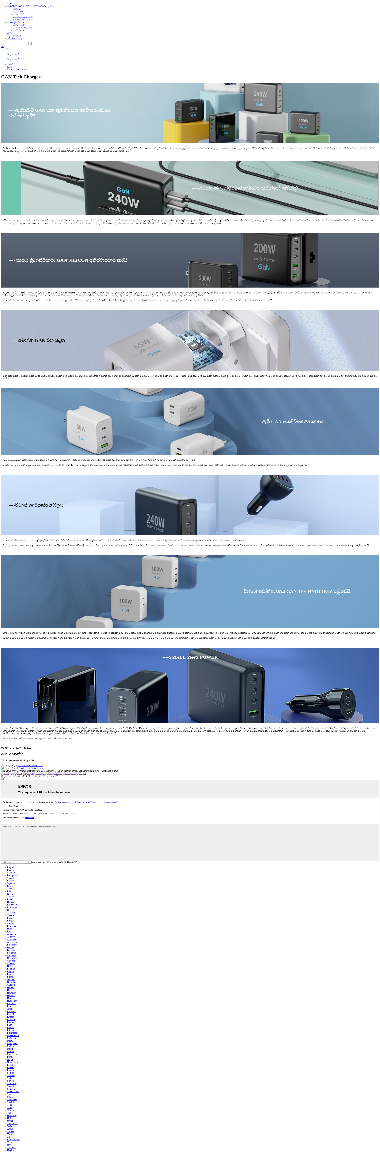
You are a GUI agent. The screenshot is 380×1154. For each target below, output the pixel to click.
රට (2, 46)
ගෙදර (10, 64)
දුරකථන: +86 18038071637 (29, 765)
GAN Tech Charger (16, 69)
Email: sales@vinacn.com (30, 768)
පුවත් (9, 67)
